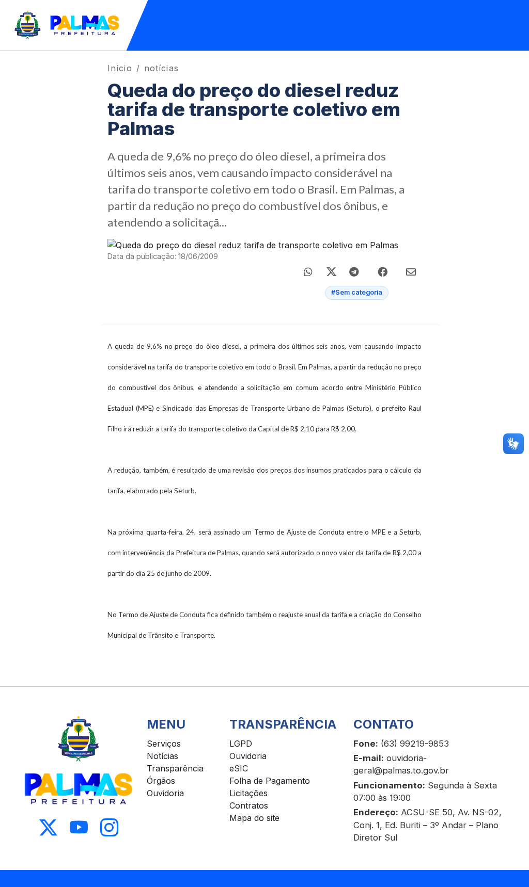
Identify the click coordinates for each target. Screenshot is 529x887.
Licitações (248, 793)
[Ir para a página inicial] (67, 25)
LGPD (240, 743)
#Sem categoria (356, 292)
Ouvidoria (165, 793)
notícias (161, 68)
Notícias (162, 756)
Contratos (248, 805)
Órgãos (161, 781)
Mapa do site (254, 818)
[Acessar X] (48, 828)
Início (119, 68)
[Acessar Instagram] (109, 828)
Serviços (164, 743)
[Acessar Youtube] (79, 828)
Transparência (175, 768)
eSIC (238, 768)
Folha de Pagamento (269, 781)
